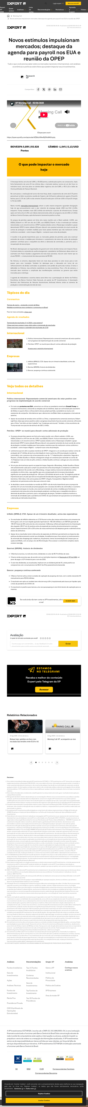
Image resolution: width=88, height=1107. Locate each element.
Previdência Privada (15, 1003)
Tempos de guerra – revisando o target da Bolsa (23, 305)
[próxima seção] (56, 762)
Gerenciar (17, 1089)
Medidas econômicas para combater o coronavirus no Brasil (27, 307)
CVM (42, 1069)
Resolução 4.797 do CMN (68, 557)
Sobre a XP (50, 968)
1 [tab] (36, 762)
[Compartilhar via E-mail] (60, 89)
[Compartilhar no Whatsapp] (49, 89)
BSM (28, 1069)
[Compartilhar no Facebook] (38, 89)
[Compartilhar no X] (44, 89)
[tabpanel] (25, 737)
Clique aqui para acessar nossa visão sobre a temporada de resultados (31, 325)
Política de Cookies (53, 985)
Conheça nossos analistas (71, 969)
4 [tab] (46, 762)
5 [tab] (49, 762)
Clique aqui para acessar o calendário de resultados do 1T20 (27, 328)
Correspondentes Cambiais (63, 1069)
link (21, 543)
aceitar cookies (44, 1100)
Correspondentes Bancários (46, 1073)
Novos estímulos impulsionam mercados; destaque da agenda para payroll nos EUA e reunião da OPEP (45, 19)
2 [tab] (39, 762)
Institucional (50, 973)
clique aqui (28, 312)
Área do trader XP (52, 995)
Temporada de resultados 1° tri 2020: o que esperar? (25, 323)
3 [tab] (42, 762)
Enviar (68, 644)
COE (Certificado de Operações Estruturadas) (15, 1010)
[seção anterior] (31, 762)
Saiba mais (30, 1089)
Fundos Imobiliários (14, 968)
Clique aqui (70, 601)
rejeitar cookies (44, 1094)
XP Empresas (51, 990)
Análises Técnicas (14, 985)
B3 (16, 1069)
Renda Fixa (11, 998)
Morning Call (17, 16)
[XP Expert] (16, 3)
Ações (9, 980)
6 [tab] (52, 762)
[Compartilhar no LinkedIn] (55, 89)
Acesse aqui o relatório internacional (40, 349)
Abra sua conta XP (73, 3)
